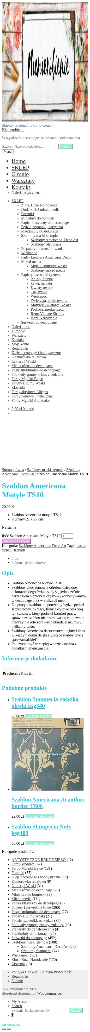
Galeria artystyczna (26, 193)
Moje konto (20, 344)
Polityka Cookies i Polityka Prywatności (42, 972)
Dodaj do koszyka (16, 541)
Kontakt (21, 187)
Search (17, 1006)
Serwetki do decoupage (39, 322)
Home (19, 161)
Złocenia (18, 387)
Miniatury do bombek (37, 218)
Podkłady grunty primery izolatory (38, 374)
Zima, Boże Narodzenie (39, 205)
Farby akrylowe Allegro (30, 392)
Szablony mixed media (48, 270)
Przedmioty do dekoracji (39, 231)
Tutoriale (18, 331)
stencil (7, 550)
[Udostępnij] (9, 1024)
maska (80, 546)
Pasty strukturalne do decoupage (36, 370)
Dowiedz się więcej (39, 816)
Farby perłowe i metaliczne (32, 396)
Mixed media (31, 262)
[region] (45, 443)
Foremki (27, 214)
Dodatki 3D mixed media (40, 209)
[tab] (50, 558)
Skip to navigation (16, 125)
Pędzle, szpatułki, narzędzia (42, 227)
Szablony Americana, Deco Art (54, 240)
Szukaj (66, 146)
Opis (15, 558)
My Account (21, 1001)
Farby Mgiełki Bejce (27, 379)
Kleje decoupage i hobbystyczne (36, 353)
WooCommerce (49, 993)
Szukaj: (7, 146)
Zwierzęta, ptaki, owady (49, 301)
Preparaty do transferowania (42, 248)
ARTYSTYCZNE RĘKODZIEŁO (39, 860)
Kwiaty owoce (42, 288)
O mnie (20, 174)
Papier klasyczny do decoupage (45, 222)
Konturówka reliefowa (29, 357)
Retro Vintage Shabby (47, 314)
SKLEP (20, 167)
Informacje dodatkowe (29, 562)
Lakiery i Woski (24, 361)
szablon (19, 550)
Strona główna (13, 470)
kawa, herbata (41, 283)
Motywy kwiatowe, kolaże (51, 305)
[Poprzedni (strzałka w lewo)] (4, 1029)
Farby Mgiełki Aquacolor (31, 400)
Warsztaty (23, 181)
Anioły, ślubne (42, 279)
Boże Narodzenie (44, 318)
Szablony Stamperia (46, 244)
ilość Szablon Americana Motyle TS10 (31, 536)
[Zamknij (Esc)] (4, 1024)
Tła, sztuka (39, 292)
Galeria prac (21, 327)
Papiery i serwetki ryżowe (40, 275)
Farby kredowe (23, 864)
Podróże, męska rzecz (47, 309)
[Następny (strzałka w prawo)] (9, 1029)
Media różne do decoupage (32, 366)
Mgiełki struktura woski (49, 266)
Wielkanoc (29, 253)
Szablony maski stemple (39, 235)
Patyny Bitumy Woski (28, 383)
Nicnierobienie (13, 130)
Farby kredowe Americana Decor (46, 257)
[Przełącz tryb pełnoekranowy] (13, 1024)
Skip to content (41, 125)
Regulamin (20, 348)
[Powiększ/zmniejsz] (18, 1024)
